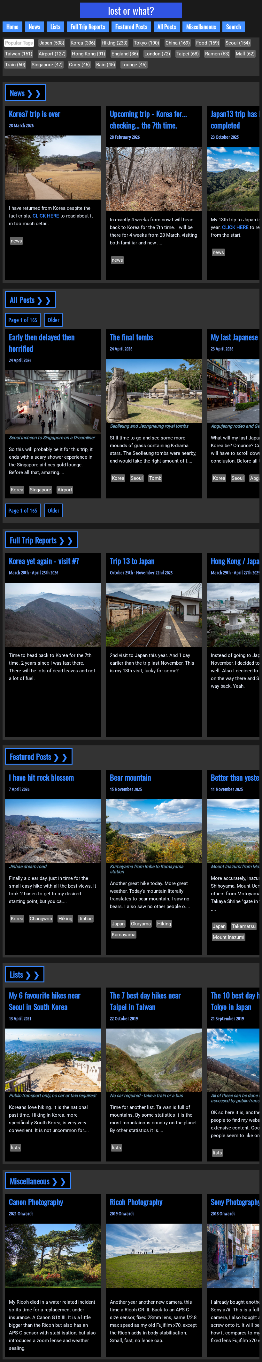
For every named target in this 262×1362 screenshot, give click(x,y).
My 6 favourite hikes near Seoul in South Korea (45, 1000)
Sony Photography (236, 1201)
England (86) (125, 54)
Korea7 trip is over (34, 113)
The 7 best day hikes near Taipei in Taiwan (145, 1000)
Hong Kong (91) (88, 54)
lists (15, 1148)
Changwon (41, 919)
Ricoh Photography (136, 1201)
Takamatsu (244, 926)
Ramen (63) (217, 54)
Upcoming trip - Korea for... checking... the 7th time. (148, 119)
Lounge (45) (134, 65)
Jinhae (86, 919)
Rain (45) (105, 65)
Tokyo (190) (146, 43)
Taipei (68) (187, 54)
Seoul (137, 478)
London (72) (157, 54)
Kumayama (123, 935)
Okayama (141, 924)
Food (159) (207, 43)
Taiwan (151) (18, 54)
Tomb (155, 478)
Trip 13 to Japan (132, 560)
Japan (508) (51, 43)
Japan (118, 924)
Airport (65, 490)
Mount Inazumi (228, 937)
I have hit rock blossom (41, 777)
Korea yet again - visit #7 (44, 560)
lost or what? (131, 10)
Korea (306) (83, 43)
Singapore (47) (47, 65)
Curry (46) (79, 65)
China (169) (178, 43)
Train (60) (15, 65)
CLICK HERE (46, 216)
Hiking (65, 919)
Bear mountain (130, 777)
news (16, 241)
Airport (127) (52, 54)
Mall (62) (245, 54)
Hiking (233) (114, 43)
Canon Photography (36, 1201)
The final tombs (131, 336)
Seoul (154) (238, 43)
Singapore (40, 490)
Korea (17, 490)
